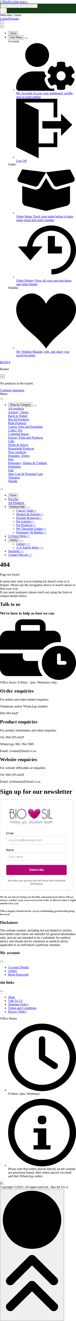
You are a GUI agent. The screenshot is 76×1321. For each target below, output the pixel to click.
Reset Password (18, 974)
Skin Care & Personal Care (25, 474)
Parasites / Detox (19, 455)
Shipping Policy (18, 1004)
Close (13, 33)
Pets (10, 459)
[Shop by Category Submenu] (34, 405)
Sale (11, 470)
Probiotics (14, 466)
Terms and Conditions (22, 1008)
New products (17, 452)
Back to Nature (18, 416)
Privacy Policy (17, 1011)
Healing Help (17, 506)
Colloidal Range (18, 434)
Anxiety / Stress (18, 412)
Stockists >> (16, 551)
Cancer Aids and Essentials (25, 426)
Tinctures (14, 477)
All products (16, 408)
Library (14, 540)
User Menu (16, 37)
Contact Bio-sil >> (20, 554)
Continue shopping (12, 390)
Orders (12, 971)
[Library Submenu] (21, 541)
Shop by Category (20, 404)
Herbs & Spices (18, 445)
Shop (11, 997)
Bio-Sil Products (18, 419)
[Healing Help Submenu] (28, 507)
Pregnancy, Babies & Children (27, 463)
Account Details (18, 967)
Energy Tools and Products (25, 437)
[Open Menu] (2, 24)
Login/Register (9, 18)
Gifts (11, 441)
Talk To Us (15, 1000)
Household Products (21, 448)
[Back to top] (32, 1255)
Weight (12, 481)
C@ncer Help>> (19, 536)
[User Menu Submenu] (26, 38)
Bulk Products (17, 423)
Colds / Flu (15, 430)
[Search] (3, 10)
